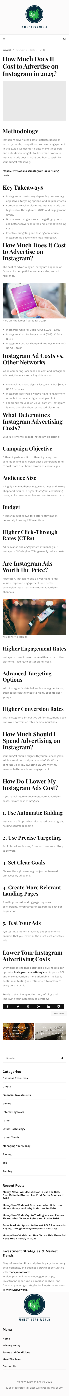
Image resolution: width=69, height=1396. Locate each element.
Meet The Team (12, 1359)
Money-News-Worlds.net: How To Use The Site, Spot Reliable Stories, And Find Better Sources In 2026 (33, 1195)
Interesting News (13, 1112)
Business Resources (15, 1078)
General (7, 50)
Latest (6, 1120)
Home (6, 1338)
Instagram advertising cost (31, 972)
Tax (5, 1162)
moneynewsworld (16, 1289)
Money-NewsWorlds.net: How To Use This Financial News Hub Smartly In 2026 (34, 1237)
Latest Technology (14, 1128)
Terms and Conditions (16, 1352)
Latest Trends (11, 1137)
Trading (7, 1171)
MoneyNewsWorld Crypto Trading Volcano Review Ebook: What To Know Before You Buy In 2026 (33, 1217)
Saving (7, 1154)
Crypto (7, 1086)
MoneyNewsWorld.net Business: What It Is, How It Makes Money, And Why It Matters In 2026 (34, 1207)
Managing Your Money (16, 1145)
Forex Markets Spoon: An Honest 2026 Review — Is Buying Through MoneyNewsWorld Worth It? (34, 1227)
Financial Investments (17, 1095)
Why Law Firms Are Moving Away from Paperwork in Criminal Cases (51, 1032)
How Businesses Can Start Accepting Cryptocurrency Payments (17, 1032)
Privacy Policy (11, 1345)
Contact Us (9, 1366)
